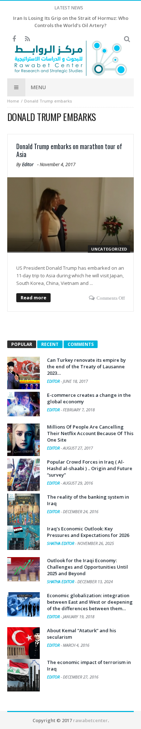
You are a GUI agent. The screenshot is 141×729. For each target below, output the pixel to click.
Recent (50, 344)
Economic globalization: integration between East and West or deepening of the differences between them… (90, 602)
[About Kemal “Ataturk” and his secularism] (23, 643)
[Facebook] (14, 39)
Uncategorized (109, 249)
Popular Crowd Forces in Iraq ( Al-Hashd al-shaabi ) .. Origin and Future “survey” (89, 468)
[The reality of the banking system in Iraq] (23, 510)
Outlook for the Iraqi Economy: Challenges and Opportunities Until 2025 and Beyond (87, 567)
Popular (21, 344)
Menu (38, 87)
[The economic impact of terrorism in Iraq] (23, 675)
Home (13, 101)
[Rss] (27, 39)
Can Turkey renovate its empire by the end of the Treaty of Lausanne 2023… (86, 366)
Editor (28, 164)
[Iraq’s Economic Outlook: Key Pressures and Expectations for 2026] (23, 537)
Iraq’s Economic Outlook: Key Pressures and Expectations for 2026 (88, 531)
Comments (81, 344)
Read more (33, 297)
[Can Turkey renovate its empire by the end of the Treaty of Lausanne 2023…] (23, 373)
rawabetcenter (90, 720)
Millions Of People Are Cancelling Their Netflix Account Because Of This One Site (90, 433)
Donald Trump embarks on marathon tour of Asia (69, 150)
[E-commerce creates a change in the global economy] (23, 404)
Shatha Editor (61, 543)
